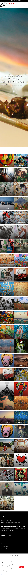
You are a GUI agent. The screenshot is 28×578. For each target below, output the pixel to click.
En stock (3, 538)
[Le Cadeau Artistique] (8, 4)
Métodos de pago (5, 546)
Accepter (21, 567)
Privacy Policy (5, 574)
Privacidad (4, 549)
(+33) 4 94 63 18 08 (15, 1)
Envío (2, 541)
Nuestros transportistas (7, 543)
